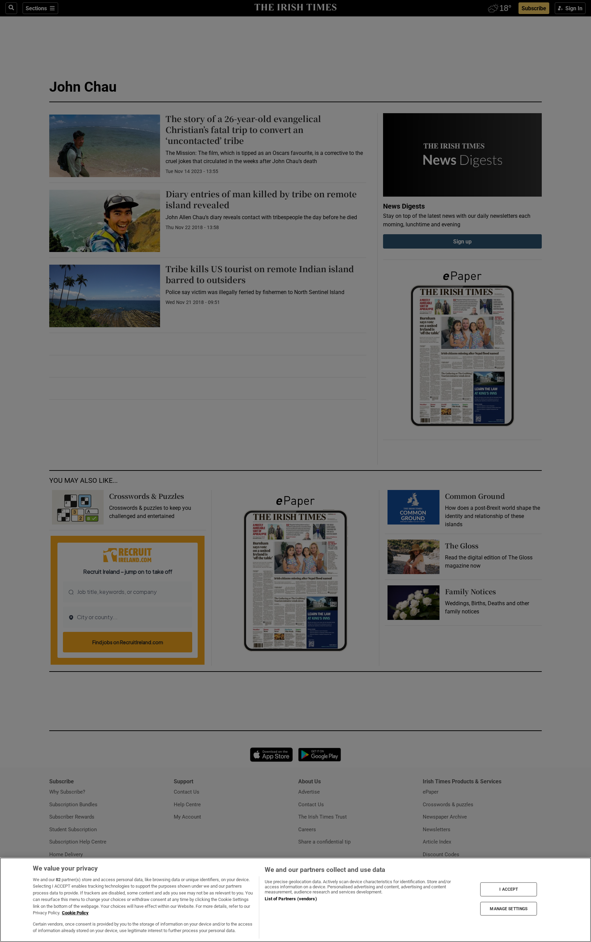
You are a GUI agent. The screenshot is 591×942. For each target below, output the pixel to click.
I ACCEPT (508, 889)
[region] (295, 900)
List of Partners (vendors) (291, 898)
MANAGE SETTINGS (508, 908)
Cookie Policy (75, 912)
